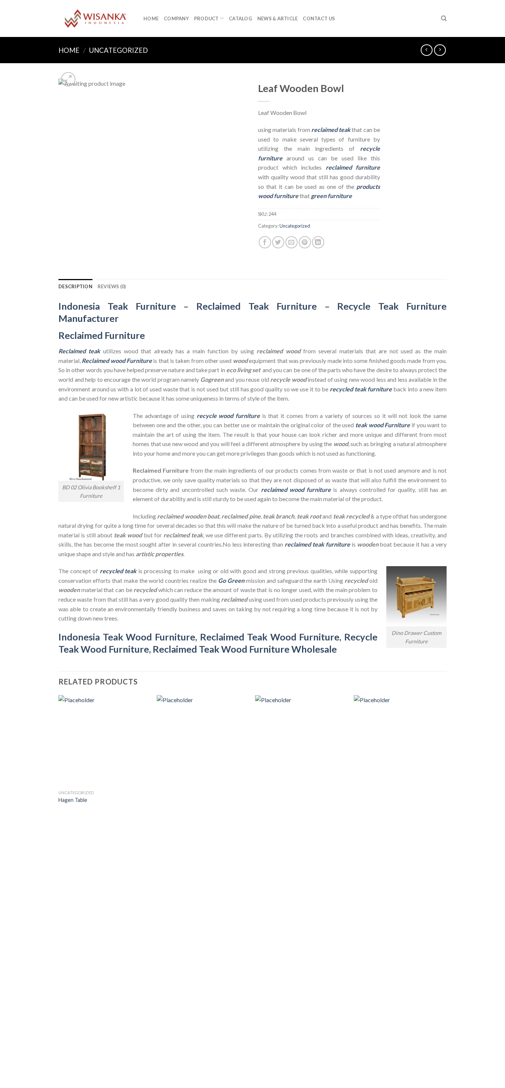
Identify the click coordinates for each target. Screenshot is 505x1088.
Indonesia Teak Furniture (117, 306)
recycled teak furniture (361, 388)
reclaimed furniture (353, 167)
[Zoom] (68, 79)
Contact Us (319, 18)
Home (151, 18)
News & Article (277, 18)
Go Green (231, 580)
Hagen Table (72, 800)
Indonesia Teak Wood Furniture (126, 636)
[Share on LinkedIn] (318, 242)
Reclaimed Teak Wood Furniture (270, 636)
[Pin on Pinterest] (305, 242)
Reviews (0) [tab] (112, 286)
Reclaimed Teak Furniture (256, 306)
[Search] (444, 18)
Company (176, 18)
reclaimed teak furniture (317, 544)
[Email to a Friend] (291, 242)
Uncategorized (118, 50)
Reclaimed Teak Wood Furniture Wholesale (245, 648)
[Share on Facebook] (265, 242)
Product (206, 18)
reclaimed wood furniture (296, 489)
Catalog (240, 18)
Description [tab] (75, 286)
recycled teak (118, 570)
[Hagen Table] (104, 740)
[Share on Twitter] (278, 242)
